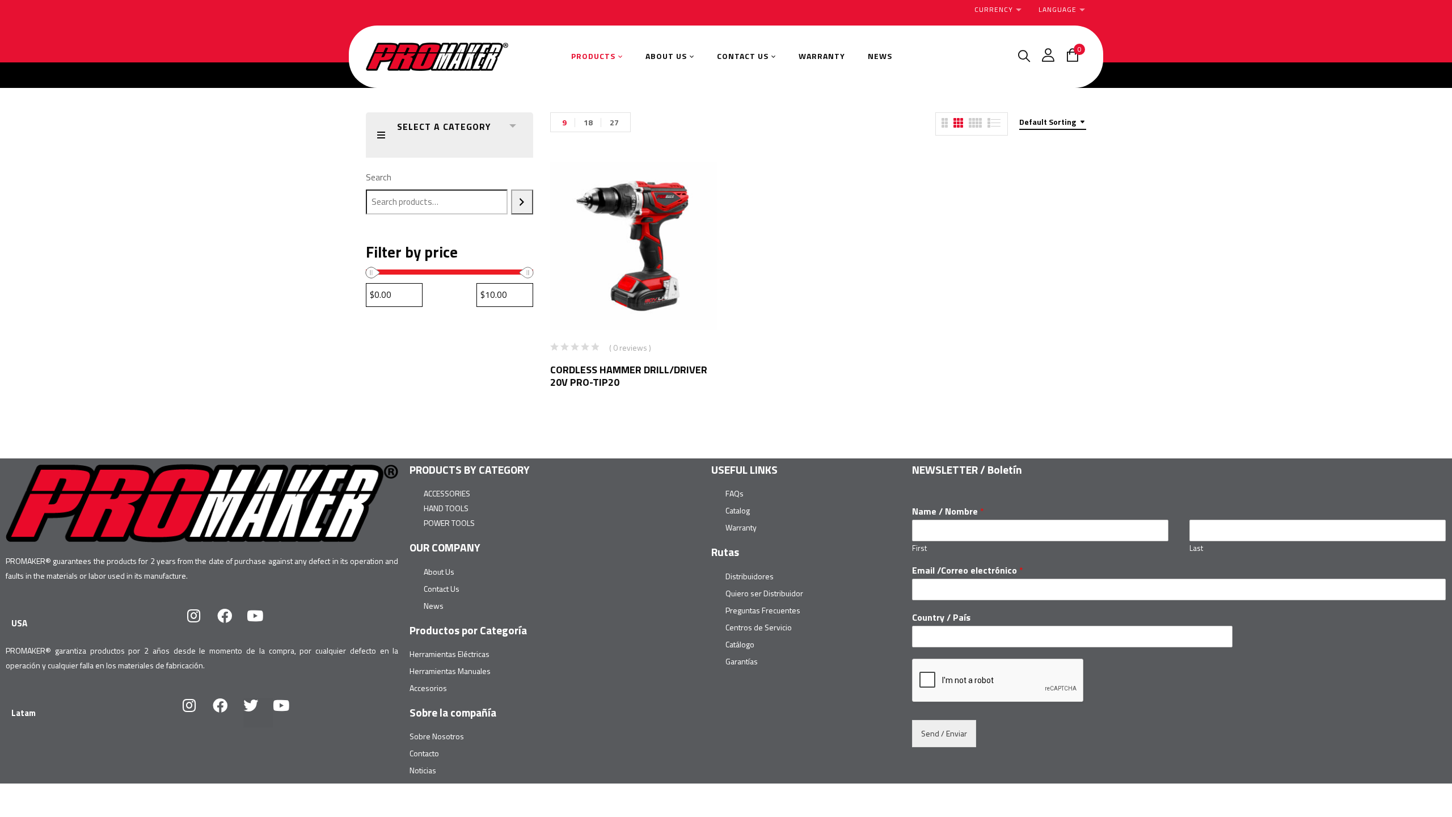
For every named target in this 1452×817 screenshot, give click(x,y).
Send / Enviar (944, 733)
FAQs (734, 493)
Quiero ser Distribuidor (764, 593)
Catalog (737, 510)
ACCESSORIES (447, 493)
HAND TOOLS (446, 508)
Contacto (424, 753)
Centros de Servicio (758, 627)
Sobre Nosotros (437, 736)
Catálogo (739, 644)
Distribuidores (749, 576)
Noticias (423, 770)
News (434, 606)
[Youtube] (262, 623)
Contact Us (441, 589)
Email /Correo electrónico (967, 570)
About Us (439, 572)
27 (614, 122)
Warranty (741, 527)
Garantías (741, 661)
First (919, 548)
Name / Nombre (948, 511)
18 (588, 122)
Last (1196, 548)
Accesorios (428, 688)
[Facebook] (232, 623)
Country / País (941, 618)
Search (378, 177)
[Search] (522, 201)
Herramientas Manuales (450, 671)
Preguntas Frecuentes (762, 610)
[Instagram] (201, 623)
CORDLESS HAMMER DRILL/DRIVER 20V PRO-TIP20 (628, 376)
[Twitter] (258, 712)
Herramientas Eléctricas (449, 654)
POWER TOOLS (449, 523)
